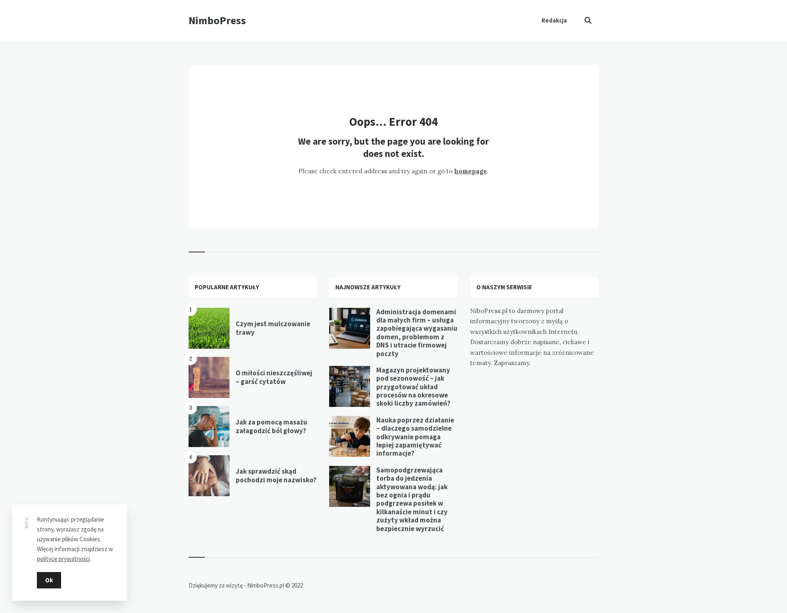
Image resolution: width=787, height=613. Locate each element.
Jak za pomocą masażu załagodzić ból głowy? (271, 426)
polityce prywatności (63, 559)
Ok (49, 580)
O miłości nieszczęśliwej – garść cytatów (274, 377)
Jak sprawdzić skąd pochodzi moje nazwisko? (276, 475)
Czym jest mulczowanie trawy (273, 327)
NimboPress (217, 20)
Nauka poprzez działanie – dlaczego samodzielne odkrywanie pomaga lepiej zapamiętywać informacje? (415, 436)
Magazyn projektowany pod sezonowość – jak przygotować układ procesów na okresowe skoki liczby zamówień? (413, 387)
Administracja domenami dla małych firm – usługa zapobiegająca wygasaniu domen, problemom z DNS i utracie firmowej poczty (416, 332)
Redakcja (554, 20)
